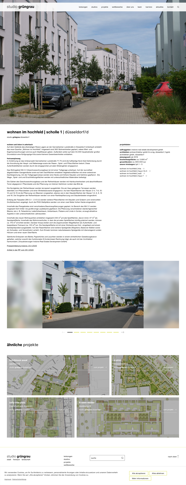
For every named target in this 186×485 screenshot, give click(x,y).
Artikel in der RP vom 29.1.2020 (20, 250)
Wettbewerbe (117, 7)
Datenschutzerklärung (19, 479)
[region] (93, 476)
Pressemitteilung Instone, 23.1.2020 (22, 245)
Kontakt (170, 7)
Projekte (104, 7)
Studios (94, 7)
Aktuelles (159, 7)
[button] (178, 7)
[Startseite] (35, 458)
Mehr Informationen (140, 478)
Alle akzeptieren (138, 473)
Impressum (7, 479)
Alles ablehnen (158, 473)
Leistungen (83, 7)
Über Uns (130, 7)
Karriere (149, 7)
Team (140, 7)
